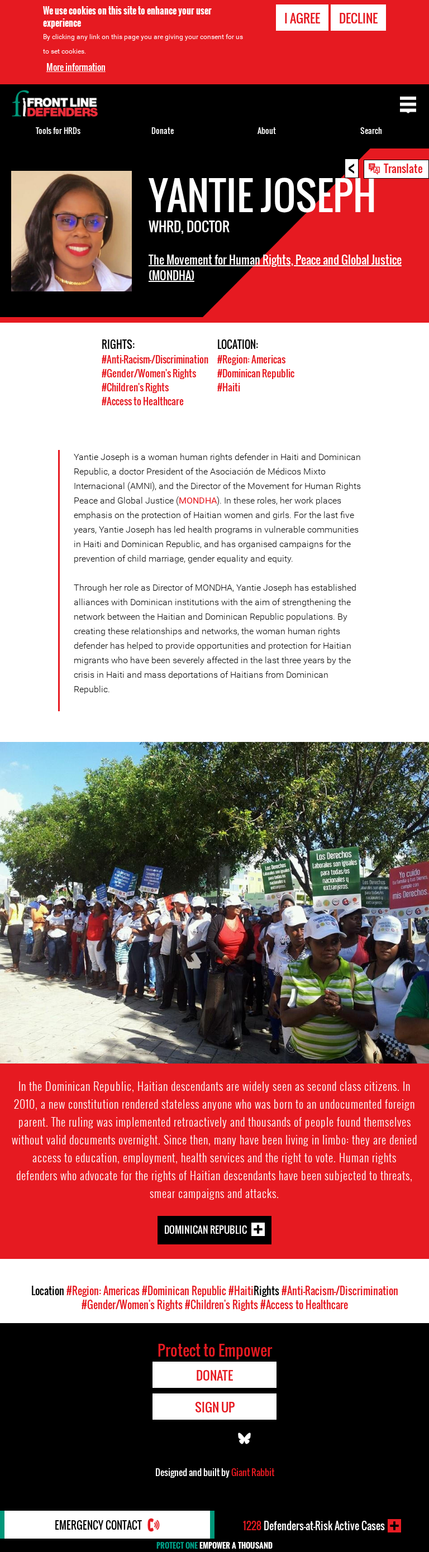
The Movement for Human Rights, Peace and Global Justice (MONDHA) (275, 267)
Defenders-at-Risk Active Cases (314, 1526)
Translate (403, 168)
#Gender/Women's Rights (149, 373)
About (267, 130)
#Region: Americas (251, 359)
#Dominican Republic (255, 373)
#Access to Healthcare (143, 401)
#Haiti (228, 387)
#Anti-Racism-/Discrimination (155, 359)
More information (76, 67)
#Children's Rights (135, 387)
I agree (302, 18)
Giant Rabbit (252, 1472)
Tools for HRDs (58, 130)
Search (371, 130)
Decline (358, 18)
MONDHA (198, 500)
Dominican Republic (205, 1229)
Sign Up (215, 1407)
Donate (162, 130)
